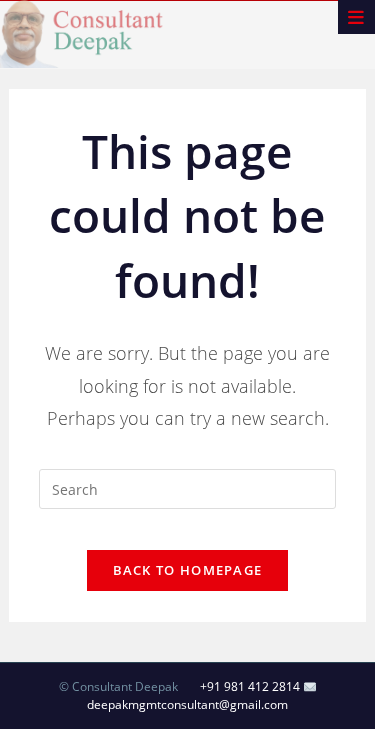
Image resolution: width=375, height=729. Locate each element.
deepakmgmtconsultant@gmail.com (187, 704)
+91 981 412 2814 (250, 686)
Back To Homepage (188, 570)
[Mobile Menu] (356, 17)
